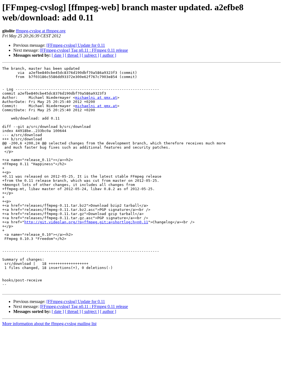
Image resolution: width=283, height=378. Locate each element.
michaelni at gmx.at (96, 97)
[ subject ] (90, 55)
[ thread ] (73, 55)
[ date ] (58, 55)
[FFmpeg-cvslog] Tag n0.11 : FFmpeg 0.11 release (84, 50)
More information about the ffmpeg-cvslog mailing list (49, 323)
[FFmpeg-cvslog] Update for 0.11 (75, 45)
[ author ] (108, 55)
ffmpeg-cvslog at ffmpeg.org (40, 31)
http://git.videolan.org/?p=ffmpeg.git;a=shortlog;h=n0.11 (86, 222)
